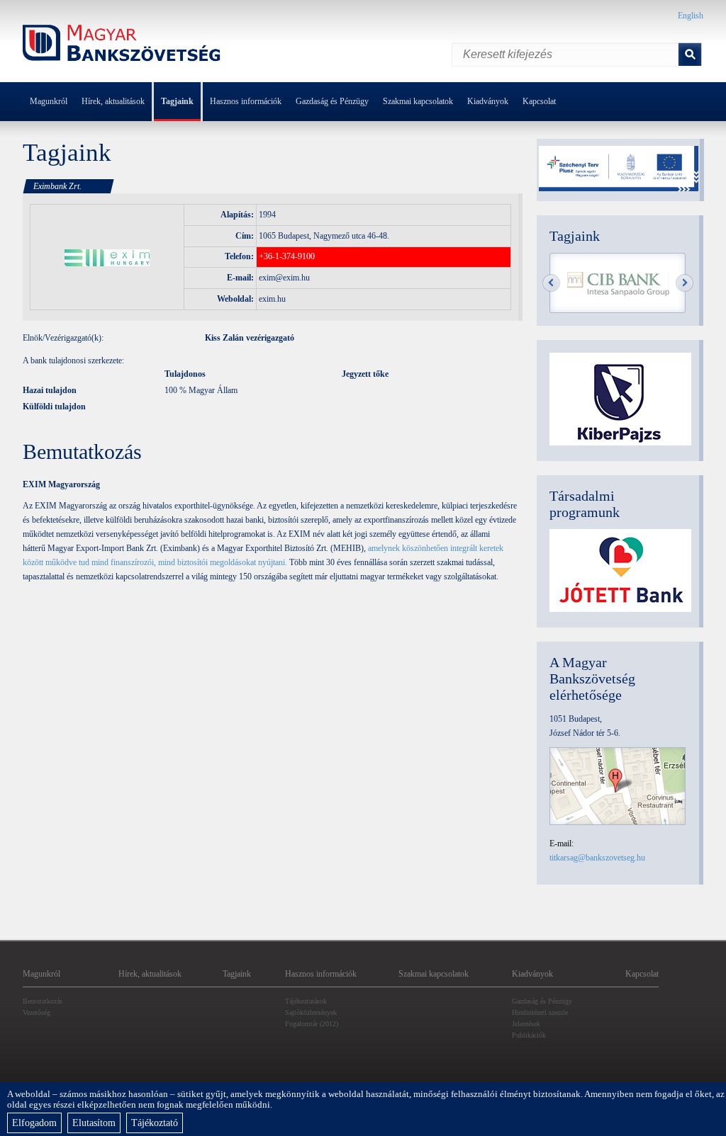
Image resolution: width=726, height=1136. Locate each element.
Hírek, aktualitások (113, 101)
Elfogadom (34, 1123)
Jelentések (526, 1024)
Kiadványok (487, 101)
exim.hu (272, 299)
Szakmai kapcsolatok (418, 101)
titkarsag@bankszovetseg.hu (597, 858)
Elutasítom (94, 1123)
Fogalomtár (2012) (311, 1024)
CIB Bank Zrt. (618, 283)
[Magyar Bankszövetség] (122, 45)
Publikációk (529, 1035)
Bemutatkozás (42, 1001)
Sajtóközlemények (311, 1012)
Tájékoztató (154, 1123)
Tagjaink (177, 101)
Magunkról (48, 101)
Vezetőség (36, 1012)
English (690, 16)
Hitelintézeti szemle (540, 1012)
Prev (551, 283)
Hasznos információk (245, 101)
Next (684, 283)
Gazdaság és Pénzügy (332, 101)
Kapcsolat (539, 101)
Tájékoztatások (306, 1001)
